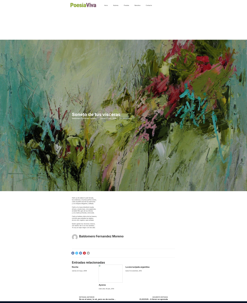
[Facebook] (72, 253)
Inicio (106, 5)
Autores (115, 5)
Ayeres (102, 285)
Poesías (126, 5)
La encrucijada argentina (137, 267)
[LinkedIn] (80, 253)
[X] (76, 253)
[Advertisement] (123, 25)
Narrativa (137, 5)
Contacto (149, 5)
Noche (75, 267)
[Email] (88, 253)
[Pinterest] (84, 253)
